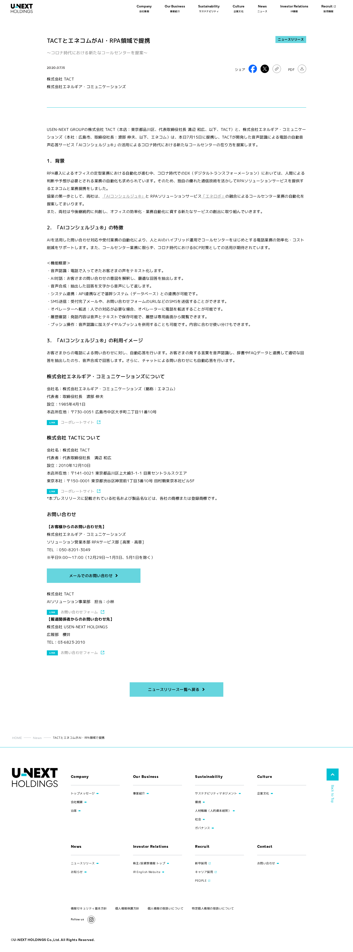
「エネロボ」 (213, 196)
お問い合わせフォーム (79, 612)
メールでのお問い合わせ (91, 575)
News (37, 737)
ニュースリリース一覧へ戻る (173, 689)
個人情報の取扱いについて (166, 908)
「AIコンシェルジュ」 (123, 196)
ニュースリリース (291, 39)
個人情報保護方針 (127, 908)
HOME (17, 737)
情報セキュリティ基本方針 (89, 908)
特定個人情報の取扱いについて (213, 908)
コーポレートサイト (77, 422)
